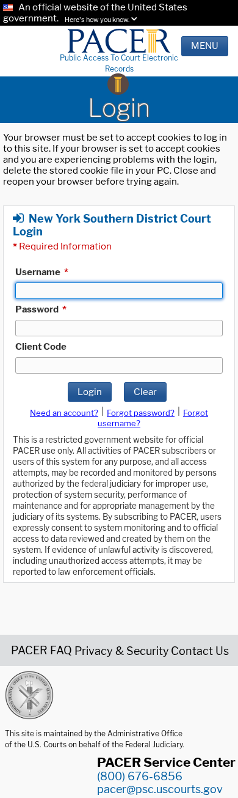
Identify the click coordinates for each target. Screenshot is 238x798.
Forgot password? (141, 413)
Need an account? (64, 413)
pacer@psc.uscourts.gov (160, 789)
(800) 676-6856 (139, 776)
